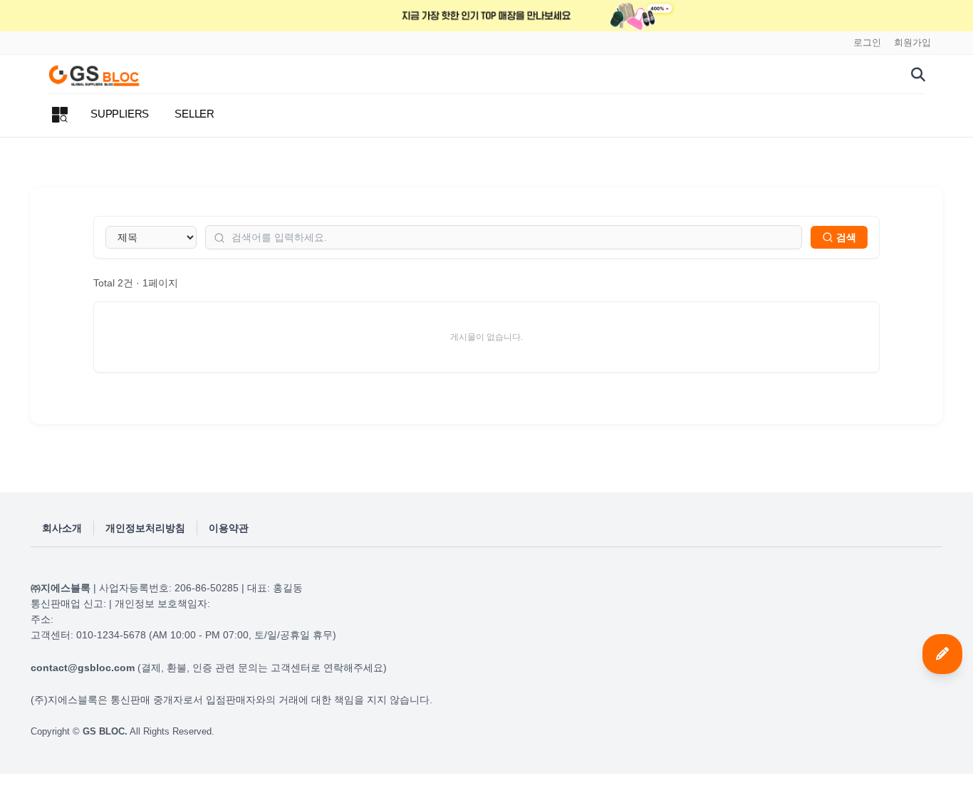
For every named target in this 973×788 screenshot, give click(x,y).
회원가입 (912, 43)
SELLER (194, 114)
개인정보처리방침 (145, 528)
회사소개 (62, 528)
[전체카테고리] (60, 114)
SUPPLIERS (119, 114)
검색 (846, 237)
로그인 (867, 43)
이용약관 (229, 528)
